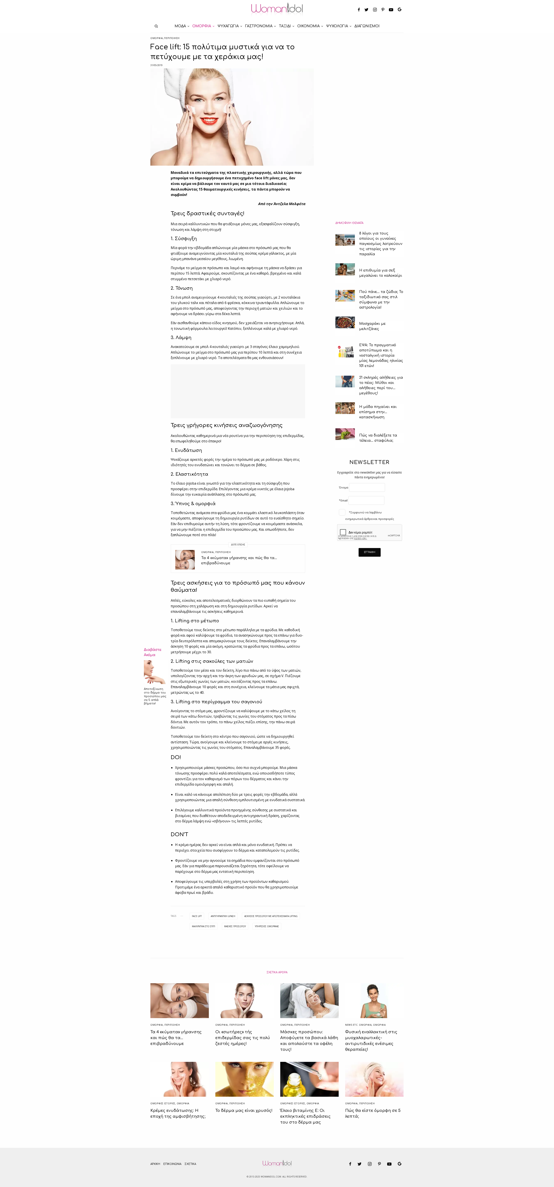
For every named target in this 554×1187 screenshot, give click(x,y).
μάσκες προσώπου (235, 926)
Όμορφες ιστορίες (162, 1103)
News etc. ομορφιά (358, 1024)
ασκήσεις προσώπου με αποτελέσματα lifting (271, 916)
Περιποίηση (172, 38)
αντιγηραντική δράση (223, 916)
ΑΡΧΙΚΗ (155, 1164)
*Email (343, 500)
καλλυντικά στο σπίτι (203, 926)
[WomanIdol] (277, 10)
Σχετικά (190, 1164)
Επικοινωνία (172, 1164)
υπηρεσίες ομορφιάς (267, 926)
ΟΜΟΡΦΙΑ (156, 38)
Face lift (197, 916)
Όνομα (343, 487)
